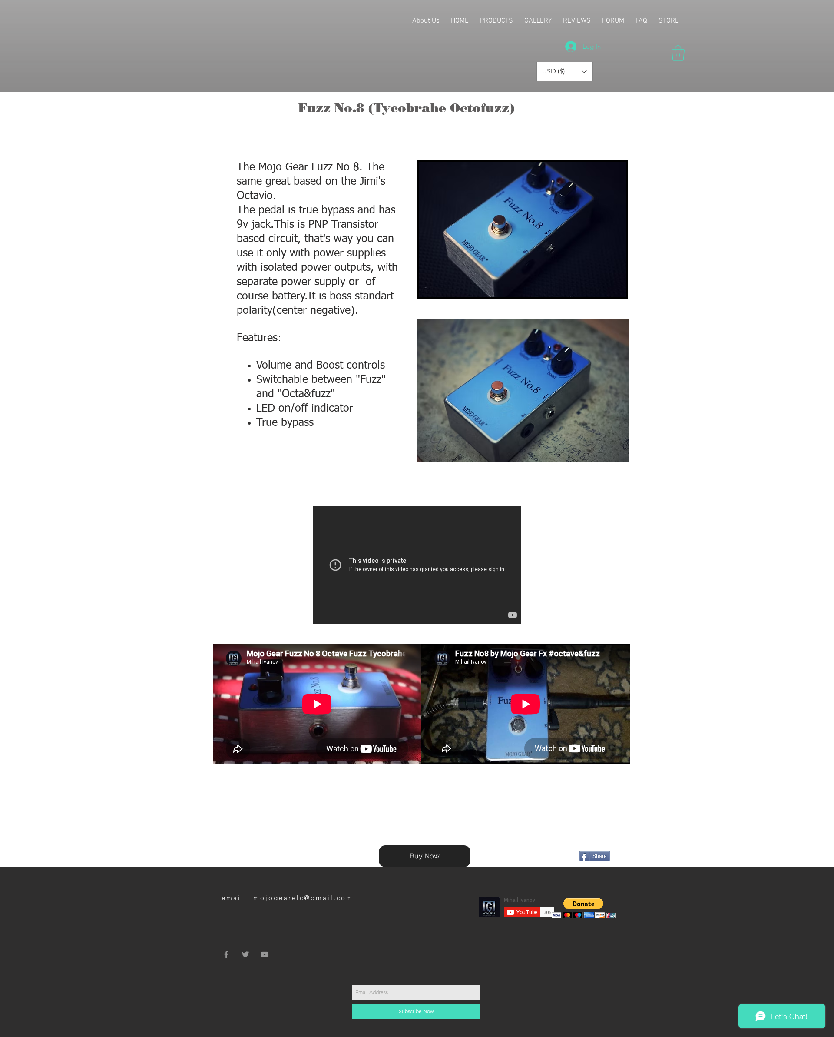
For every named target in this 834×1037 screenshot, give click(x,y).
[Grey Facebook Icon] (226, 954)
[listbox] (564, 71)
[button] (496, 17)
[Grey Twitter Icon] (245, 954)
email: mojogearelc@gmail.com (287, 898)
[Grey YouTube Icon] (264, 954)
